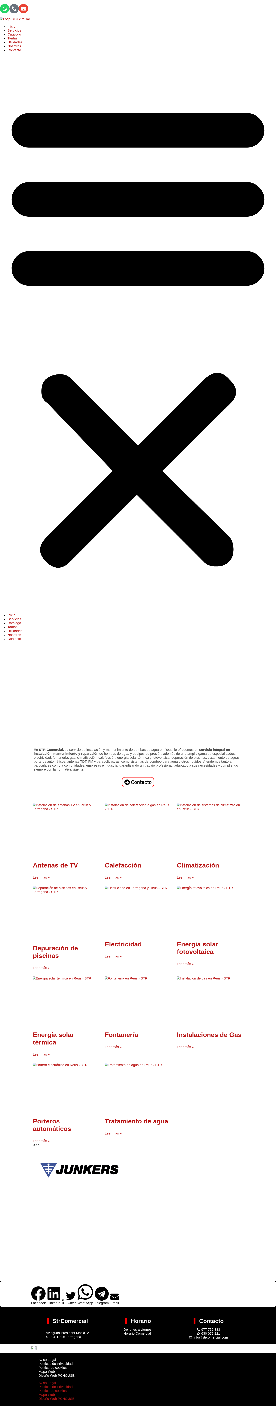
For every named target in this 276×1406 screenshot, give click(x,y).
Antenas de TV (55, 865)
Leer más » (41, 877)
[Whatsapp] (4, 8)
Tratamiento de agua (136, 1121)
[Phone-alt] (14, 8)
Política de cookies (52, 1368)
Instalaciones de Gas (209, 1034)
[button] (138, 333)
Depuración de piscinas (55, 951)
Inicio (11, 26)
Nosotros (14, 46)
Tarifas (12, 38)
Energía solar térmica (53, 1038)
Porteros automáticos (52, 1124)
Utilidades (15, 42)
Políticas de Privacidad (55, 1364)
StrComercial (70, 1321)
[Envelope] (23, 8)
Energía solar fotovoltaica (197, 947)
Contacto (14, 50)
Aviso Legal (47, 1360)
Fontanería (121, 1034)
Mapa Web (46, 1371)
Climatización (198, 865)
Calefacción (123, 865)
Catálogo (14, 34)
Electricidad (123, 944)
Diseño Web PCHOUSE (56, 1375)
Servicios (14, 30)
